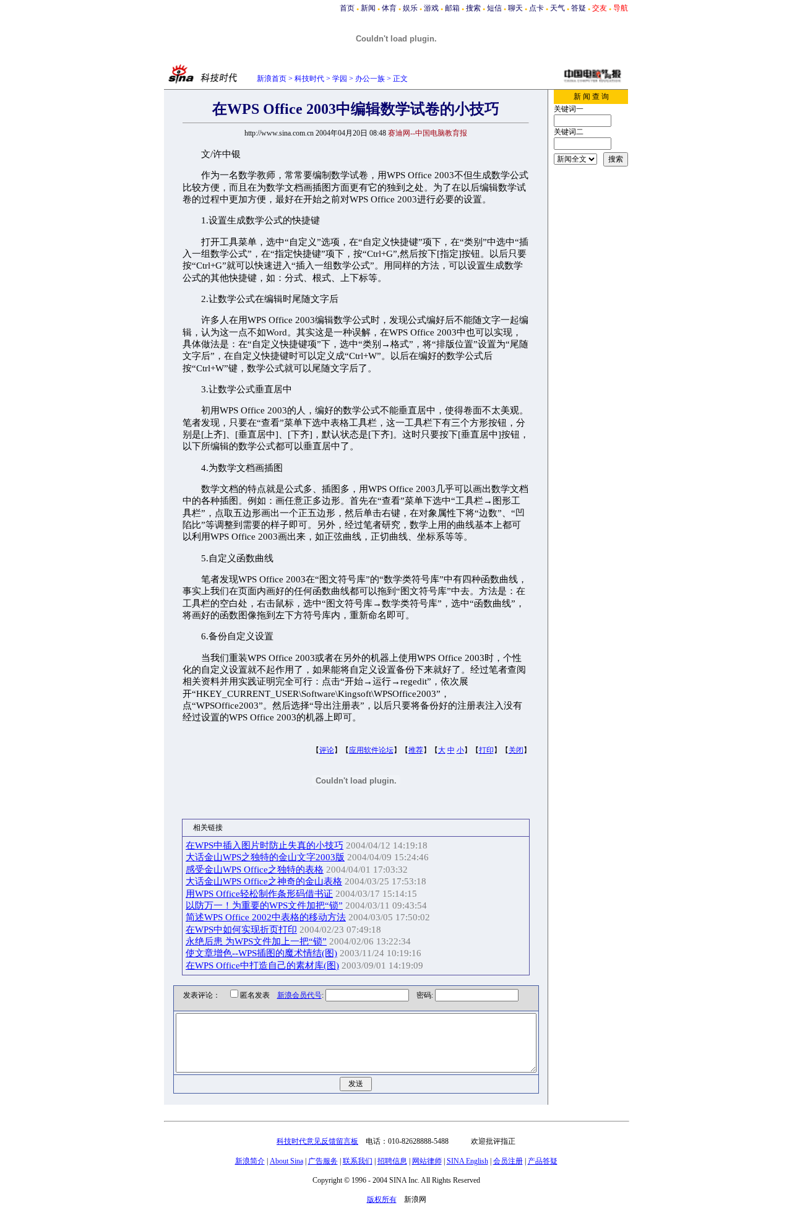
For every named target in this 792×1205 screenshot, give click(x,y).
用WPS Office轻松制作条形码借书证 (259, 894)
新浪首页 (271, 78)
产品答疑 (542, 1161)
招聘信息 (392, 1161)
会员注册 (508, 1161)
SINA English (467, 1161)
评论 (326, 750)
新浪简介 (250, 1161)
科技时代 (309, 78)
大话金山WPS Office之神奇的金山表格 (264, 881)
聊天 (515, 8)
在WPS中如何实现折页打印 (241, 930)
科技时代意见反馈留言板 (317, 1141)
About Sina (286, 1161)
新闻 (368, 8)
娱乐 (410, 8)
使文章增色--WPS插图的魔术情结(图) (261, 953)
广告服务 (323, 1161)
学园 (339, 78)
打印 (486, 750)
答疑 (578, 8)
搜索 (473, 8)
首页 (347, 8)
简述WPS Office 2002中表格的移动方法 (266, 917)
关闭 (516, 750)
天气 (557, 8)
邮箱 (452, 8)
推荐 (415, 750)
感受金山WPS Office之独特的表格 (255, 870)
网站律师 (427, 1161)
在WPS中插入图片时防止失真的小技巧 (264, 845)
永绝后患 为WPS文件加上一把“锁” (256, 941)
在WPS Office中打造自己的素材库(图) (262, 965)
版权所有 (382, 1199)
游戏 (431, 8)
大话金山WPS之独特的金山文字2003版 (265, 857)
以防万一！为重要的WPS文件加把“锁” (264, 905)
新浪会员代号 (299, 995)
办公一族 (370, 78)
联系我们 (357, 1161)
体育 (389, 8)
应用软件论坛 (371, 750)
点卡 (536, 8)
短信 (494, 8)
